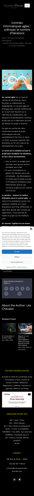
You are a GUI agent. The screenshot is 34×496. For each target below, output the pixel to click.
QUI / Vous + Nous (17, 420)
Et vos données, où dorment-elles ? (9, 328)
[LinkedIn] (17, 288)
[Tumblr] (27, 288)
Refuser (17, 257)
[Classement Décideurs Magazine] (17, 392)
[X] (11, 288)
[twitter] (19, 479)
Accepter (17, 251)
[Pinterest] (6, 293)
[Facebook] (6, 288)
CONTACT (17, 441)
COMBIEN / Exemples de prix (17, 435)
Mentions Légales (11, 267)
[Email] (19, 293)
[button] (31, 229)
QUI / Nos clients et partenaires (17, 426)
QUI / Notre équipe (17, 423)
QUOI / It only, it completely (16, 429)
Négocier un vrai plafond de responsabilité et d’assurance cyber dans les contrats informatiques (25, 328)
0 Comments (7, 271)
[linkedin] (14, 479)
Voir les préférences (17, 262)
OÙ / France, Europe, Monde (17, 438)
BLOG (17, 443)
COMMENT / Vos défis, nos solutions (17, 432)
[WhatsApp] (22, 288)
